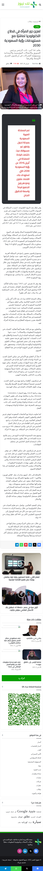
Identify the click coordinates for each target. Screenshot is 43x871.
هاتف (19, 822)
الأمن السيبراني (36, 754)
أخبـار (39, 742)
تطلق (27, 816)
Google (22, 811)
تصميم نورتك (21, 862)
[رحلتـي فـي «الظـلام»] (31, 630)
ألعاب (39, 750)
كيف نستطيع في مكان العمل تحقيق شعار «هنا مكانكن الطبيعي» (12, 640)
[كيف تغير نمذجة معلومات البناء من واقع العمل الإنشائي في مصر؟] (11, 654)
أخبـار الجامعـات (36, 746)
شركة (30, 822)
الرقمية (8, 812)
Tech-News (35, 63)
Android (38, 812)
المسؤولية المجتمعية (34, 762)
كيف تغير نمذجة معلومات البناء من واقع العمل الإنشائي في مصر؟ (12, 664)
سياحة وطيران (36, 774)
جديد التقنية (37, 770)
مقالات (30, 21)
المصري (33, 817)
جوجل (20, 817)
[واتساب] (21, 545)
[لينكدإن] (30, 545)
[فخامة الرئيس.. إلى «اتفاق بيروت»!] (31, 654)
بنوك (39, 766)
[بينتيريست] (26, 545)
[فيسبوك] (39, 545)
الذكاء (12, 812)
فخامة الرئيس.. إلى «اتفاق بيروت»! (32, 663)
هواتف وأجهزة (36, 793)
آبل (15, 812)
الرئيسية (36, 21)
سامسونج (14, 817)
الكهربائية (38, 817)
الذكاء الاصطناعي (35, 758)
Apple (32, 811)
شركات (38, 781)
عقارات (38, 785)
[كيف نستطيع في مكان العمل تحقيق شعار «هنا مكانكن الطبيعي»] (11, 630)
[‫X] (34, 545)
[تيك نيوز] (27, 5)
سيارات (38, 777)
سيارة (37, 822)
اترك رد (21, 678)
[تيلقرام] (17, 545)
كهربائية (25, 822)
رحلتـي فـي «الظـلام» (33, 638)
